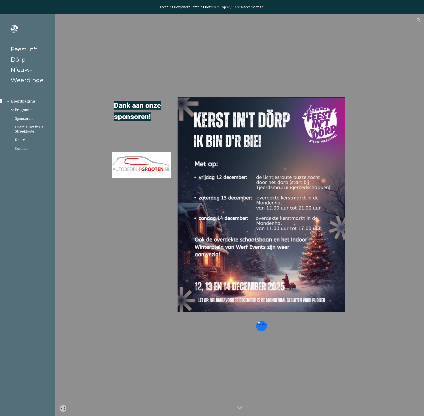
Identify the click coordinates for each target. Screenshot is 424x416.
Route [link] (20, 140)
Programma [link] (25, 110)
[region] (212, 7)
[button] (418, 20)
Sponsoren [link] (24, 118)
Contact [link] (21, 148)
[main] (141, 111)
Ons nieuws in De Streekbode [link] (29, 129)
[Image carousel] (141, 165)
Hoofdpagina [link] (23, 101)
